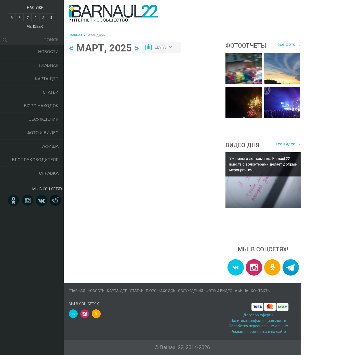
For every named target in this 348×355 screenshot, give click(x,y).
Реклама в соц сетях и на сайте (258, 332)
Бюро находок (41, 105)
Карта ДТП (47, 78)
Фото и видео (42, 132)
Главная (49, 65)
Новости (48, 51)
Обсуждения (44, 119)
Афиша (50, 146)
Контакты (261, 291)
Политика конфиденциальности (258, 321)
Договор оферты (258, 315)
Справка (49, 173)
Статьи (51, 92)
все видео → (288, 144)
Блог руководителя (35, 159)
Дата (160, 47)
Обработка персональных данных (258, 326)
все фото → (289, 44)
